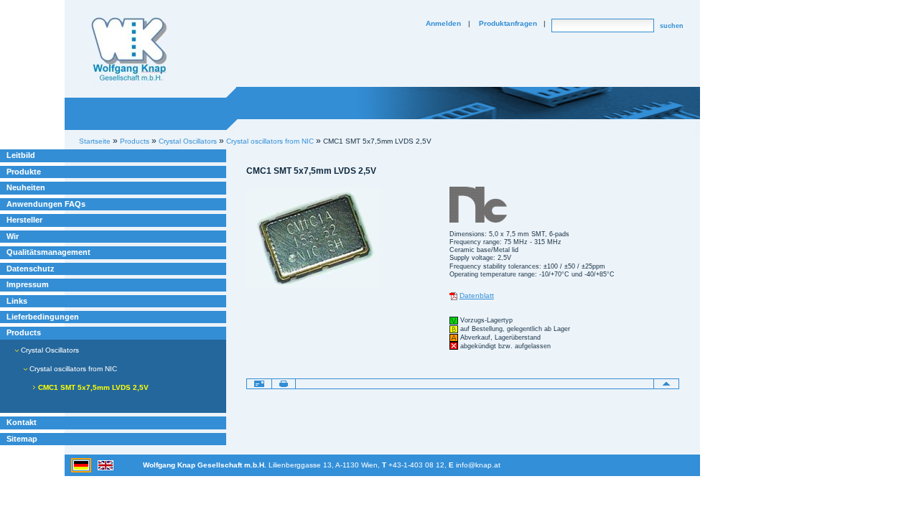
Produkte (23, 171)
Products (23, 332)
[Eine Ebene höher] (666, 383)
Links (16, 301)
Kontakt (21, 422)
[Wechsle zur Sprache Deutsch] (82, 464)
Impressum (27, 284)
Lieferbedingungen (42, 316)
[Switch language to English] (105, 464)
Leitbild (20, 155)
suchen (672, 25)
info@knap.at (478, 465)
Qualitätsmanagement (48, 252)
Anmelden (443, 23)
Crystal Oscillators (49, 350)
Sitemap (21, 438)
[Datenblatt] (453, 295)
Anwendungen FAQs (45, 204)
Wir (12, 236)
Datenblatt (477, 295)
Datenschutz (30, 268)
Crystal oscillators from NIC (270, 141)
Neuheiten (25, 187)
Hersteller (24, 219)
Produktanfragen (508, 23)
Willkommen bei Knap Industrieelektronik (129, 49)
